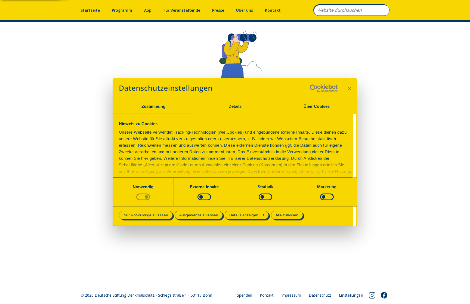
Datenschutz (320, 295)
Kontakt (273, 10)
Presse (218, 10)
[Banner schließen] (349, 88)
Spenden (244, 295)
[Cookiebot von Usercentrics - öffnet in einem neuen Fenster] (314, 88)
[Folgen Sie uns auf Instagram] (372, 295)
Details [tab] (235, 106)
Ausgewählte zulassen (198, 215)
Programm (122, 10)
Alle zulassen (287, 215)
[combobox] (351, 10)
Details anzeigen (243, 215)
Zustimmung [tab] (153, 106)
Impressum (291, 295)
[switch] (204, 197)
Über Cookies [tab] (317, 106)
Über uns (244, 10)
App (147, 10)
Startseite (90, 10)
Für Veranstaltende (181, 10)
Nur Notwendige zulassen (145, 215)
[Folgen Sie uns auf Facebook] (384, 295)
